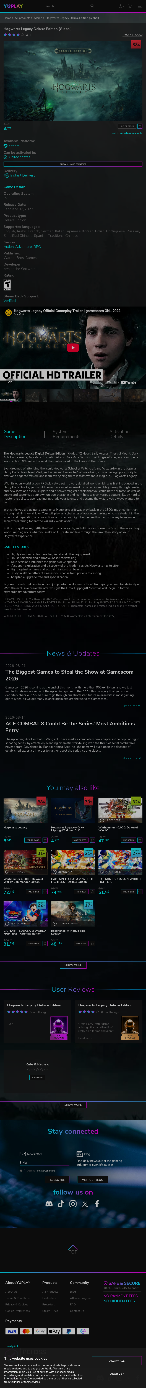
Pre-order (128, 840)
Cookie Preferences (17, 1311)
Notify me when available (126, 133)
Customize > (117, 1374)
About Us (11, 1291)
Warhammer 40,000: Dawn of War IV (118, 829)
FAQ (73, 1304)
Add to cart (33, 840)
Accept (41, 1170)
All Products (50, 1291)
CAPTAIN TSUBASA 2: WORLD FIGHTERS (119, 880)
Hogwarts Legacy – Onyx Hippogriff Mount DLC (67, 829)
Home (7, 18)
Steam (14, 146)
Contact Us (77, 1311)
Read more (85, 1038)
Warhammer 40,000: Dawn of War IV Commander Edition (23, 880)
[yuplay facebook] (97, 1203)
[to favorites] (139, 126)
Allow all (116, 1361)
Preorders (48, 1304)
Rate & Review (132, 35)
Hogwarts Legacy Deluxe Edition (34, 1005)
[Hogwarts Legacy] (26, 810)
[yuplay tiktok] (61, 1203)
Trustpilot (11, 1346)
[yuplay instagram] (73, 1203)
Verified (10, 300)
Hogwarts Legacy (15, 828)
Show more (73, 965)
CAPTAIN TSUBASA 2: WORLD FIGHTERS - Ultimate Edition (25, 932)
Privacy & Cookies (16, 1304)
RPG (37, 246)
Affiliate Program (81, 1298)
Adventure (23, 246)
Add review (37, 1077)
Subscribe (57, 1180)
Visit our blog (92, 1180)
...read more (131, 706)
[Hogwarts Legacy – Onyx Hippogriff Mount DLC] (73, 810)
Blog (73, 1291)
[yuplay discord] (49, 1203)
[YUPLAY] (13, 6)
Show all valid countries (73, 164)
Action (38, 18)
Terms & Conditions (45, 1170)
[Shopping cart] (129, 6)
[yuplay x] (85, 1203)
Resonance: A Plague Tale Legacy (68, 932)
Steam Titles (50, 1311)
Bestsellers (49, 1298)
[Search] (92, 5)
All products (22, 18)
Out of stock (127, 126)
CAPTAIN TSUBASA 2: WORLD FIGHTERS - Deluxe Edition (72, 880)
